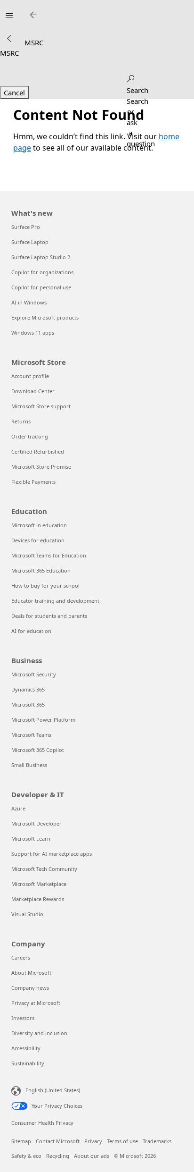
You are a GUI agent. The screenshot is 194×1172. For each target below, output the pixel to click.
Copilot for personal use (41, 287)
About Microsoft (31, 972)
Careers (20, 957)
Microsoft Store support (41, 406)
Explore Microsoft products (45, 317)
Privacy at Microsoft (35, 1002)
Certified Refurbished (37, 451)
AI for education (31, 630)
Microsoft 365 (28, 704)
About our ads (91, 1155)
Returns (21, 421)
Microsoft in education (39, 525)
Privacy (93, 1141)
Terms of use (122, 1141)
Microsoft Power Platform (43, 719)
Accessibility (25, 1048)
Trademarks (157, 1141)
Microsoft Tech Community (44, 868)
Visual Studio (27, 914)
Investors (22, 1017)
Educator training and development (55, 600)
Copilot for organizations (42, 272)
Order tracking (29, 436)
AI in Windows (29, 302)
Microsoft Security (33, 674)
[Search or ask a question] (130, 77)
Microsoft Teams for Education (48, 555)
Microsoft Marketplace (38, 883)
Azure (18, 808)
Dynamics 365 (28, 689)
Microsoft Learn (30, 838)
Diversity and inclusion (39, 1033)
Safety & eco (26, 1155)
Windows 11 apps (32, 332)
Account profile (30, 375)
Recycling (57, 1155)
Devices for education (38, 540)
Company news (30, 987)
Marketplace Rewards (37, 898)
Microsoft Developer (36, 823)
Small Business (29, 764)
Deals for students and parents (49, 615)
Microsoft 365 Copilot (37, 749)
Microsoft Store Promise (41, 466)
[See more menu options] (9, 39)
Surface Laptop (29, 241)
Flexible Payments (33, 481)
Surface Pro (25, 226)
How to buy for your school (45, 585)
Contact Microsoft (58, 1141)
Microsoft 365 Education (41, 570)
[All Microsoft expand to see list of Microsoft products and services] (9, 15)
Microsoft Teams (31, 734)
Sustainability (27, 1063)
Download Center (33, 391)
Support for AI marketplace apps (51, 853)
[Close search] (33, 15)
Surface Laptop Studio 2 (40, 257)
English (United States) (52, 1090)
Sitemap (21, 1141)
